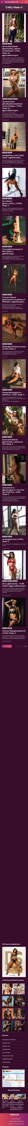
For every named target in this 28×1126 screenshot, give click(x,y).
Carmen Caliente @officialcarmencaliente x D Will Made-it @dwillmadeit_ (13, 299)
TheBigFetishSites (7, 1059)
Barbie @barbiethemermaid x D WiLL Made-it (13, 347)
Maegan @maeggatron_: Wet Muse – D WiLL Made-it (13, 393)
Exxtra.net (11, 1124)
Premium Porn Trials (7, 1055)
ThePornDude (6, 1062)
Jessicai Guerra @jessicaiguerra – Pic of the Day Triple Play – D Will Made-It (13, 490)
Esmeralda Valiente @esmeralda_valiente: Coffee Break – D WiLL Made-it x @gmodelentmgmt (11, 50)
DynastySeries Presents (9, 1039)
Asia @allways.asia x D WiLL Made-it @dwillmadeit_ (13, 156)
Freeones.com (6, 1043)
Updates (10, 43)
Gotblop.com (6, 1046)
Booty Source (16, 1119)
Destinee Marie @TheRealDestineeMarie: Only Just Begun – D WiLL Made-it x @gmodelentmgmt (12, 105)
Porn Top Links (6, 1052)
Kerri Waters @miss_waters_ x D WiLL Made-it (12, 203)
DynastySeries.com (11, 2)
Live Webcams (6, 1049)
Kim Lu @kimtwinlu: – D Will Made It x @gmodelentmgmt (14, 585)
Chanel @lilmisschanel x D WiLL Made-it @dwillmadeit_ (12, 251)
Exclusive (5, 98)
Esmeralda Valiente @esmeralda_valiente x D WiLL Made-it (12, 441)
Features (5, 43)
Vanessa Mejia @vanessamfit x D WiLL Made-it (13, 632)
